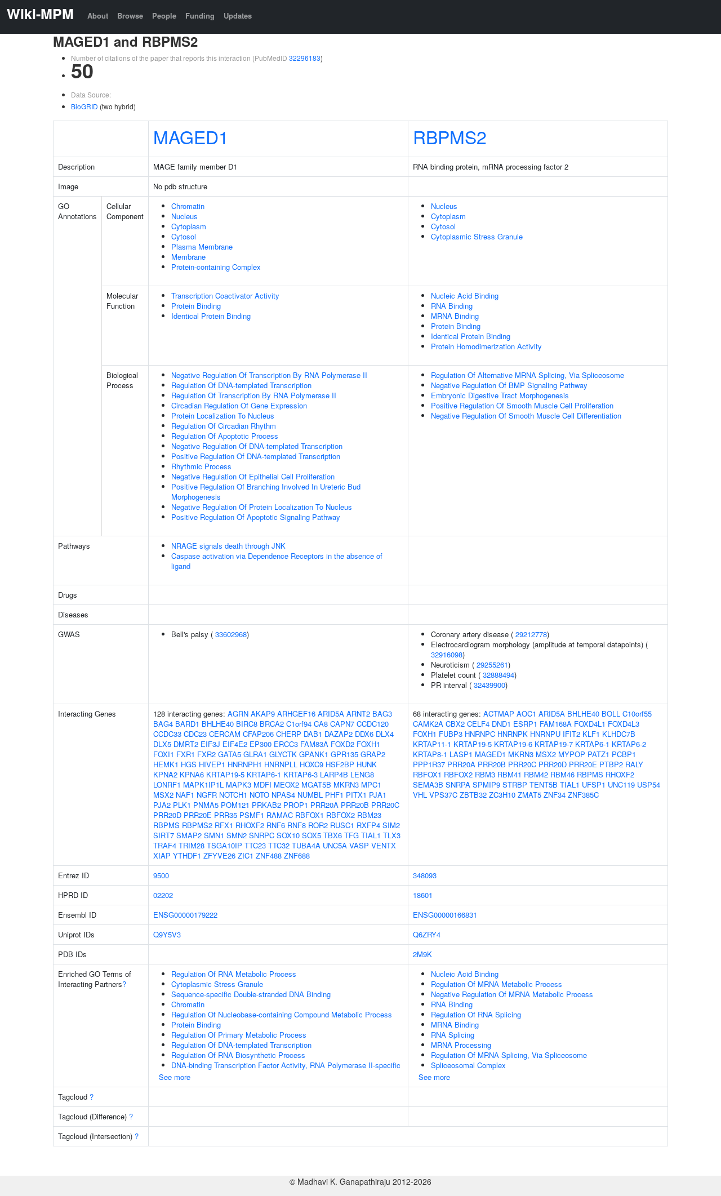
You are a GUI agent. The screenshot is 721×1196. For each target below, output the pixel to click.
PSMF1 (251, 815)
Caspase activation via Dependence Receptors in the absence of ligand (276, 560)
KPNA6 (192, 774)
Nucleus (184, 216)
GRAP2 (372, 754)
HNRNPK (512, 733)
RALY (634, 764)
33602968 (231, 634)
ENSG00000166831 (445, 914)
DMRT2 (185, 744)
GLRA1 (255, 754)
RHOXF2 (249, 825)
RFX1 (224, 825)
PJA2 (162, 804)
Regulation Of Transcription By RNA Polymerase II (253, 395)
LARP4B (334, 774)
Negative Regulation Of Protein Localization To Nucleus (261, 506)
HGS (189, 764)
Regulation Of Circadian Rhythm (223, 425)
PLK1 (182, 804)
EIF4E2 (234, 744)
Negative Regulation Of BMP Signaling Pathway (509, 385)
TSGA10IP (224, 845)
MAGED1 (191, 136)
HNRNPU (545, 733)
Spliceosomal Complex (468, 1065)
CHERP (288, 733)
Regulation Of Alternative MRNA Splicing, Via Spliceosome (527, 375)
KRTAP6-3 (300, 774)
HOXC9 (311, 764)
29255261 (492, 664)
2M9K (422, 954)
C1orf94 (298, 723)
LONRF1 (167, 784)
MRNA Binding (455, 315)
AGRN (238, 713)
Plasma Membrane (202, 246)
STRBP (514, 784)
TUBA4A (306, 845)
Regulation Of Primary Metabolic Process (238, 1034)
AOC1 (526, 713)
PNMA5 (206, 804)
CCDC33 (167, 733)
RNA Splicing (452, 1034)
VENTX (383, 845)
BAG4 (163, 723)
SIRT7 (163, 835)
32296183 (305, 58)
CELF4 (478, 723)
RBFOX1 (309, 815)
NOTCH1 (233, 794)
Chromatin (187, 206)
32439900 (489, 684)
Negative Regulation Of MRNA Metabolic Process (512, 994)
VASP (359, 845)
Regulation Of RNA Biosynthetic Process (238, 1055)
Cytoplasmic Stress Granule (477, 236)
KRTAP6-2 (629, 744)
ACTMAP (498, 713)
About (97, 15)
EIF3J (210, 744)
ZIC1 (245, 855)
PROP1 (295, 804)
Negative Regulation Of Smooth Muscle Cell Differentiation (526, 415)
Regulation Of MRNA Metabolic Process (496, 984)
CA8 (321, 723)
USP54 (648, 784)
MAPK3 (238, 784)
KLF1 (591, 733)
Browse (130, 15)
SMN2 (236, 835)
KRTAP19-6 (513, 744)
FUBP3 (450, 733)
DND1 (501, 723)
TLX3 (391, 835)
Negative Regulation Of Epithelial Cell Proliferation (253, 476)
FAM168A (556, 723)
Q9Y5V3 (167, 934)
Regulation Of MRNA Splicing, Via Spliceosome (509, 1055)
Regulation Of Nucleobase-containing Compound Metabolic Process (281, 1014)
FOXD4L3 (623, 723)
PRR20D (167, 815)
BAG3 (382, 713)
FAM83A (314, 744)
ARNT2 (358, 713)
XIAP (162, 855)
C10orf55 (637, 713)
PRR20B (355, 804)
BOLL (611, 713)
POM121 (235, 804)
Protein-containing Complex (216, 266)
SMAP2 (189, 835)
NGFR (207, 794)
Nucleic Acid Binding (465, 295)
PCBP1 (624, 754)
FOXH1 (368, 744)
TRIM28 (191, 845)
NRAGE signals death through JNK (228, 545)
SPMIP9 (486, 784)
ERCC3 (286, 744)
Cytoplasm (188, 226)
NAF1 (185, 794)
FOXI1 (163, 754)
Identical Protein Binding (211, 315)
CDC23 (195, 733)
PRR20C (385, 804)
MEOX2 (286, 784)
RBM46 (562, 774)
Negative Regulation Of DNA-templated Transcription (256, 446)
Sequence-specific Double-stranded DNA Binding (251, 994)
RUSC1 (342, 825)
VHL (420, 794)
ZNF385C (583, 794)
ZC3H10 (502, 794)
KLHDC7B (618, 733)
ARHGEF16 (296, 713)
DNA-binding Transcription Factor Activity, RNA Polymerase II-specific (285, 1065)
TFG (351, 835)
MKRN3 (346, 784)
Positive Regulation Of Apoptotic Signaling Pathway (255, 517)
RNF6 (275, 825)
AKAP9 (263, 713)
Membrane (188, 256)
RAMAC (279, 815)
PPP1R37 (429, 764)
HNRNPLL (280, 764)
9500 (161, 875)
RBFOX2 (340, 815)
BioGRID (84, 106)
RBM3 (485, 774)
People (164, 15)
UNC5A (335, 845)
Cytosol (183, 236)
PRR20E (198, 815)
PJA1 (377, 794)
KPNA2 (165, 774)
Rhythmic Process (201, 466)
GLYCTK (283, 754)
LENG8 (362, 774)
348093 (425, 875)
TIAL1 (371, 835)
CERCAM (225, 733)
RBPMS (166, 825)
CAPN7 (342, 723)
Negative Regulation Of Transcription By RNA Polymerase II (269, 375)
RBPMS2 (450, 136)
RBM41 (509, 774)
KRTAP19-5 (225, 774)
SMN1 (214, 835)
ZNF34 (555, 794)
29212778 (531, 634)
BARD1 (187, 723)
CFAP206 (258, 733)
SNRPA (458, 784)
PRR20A (324, 804)
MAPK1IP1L (203, 784)
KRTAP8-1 (430, 754)
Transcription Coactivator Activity (225, 295)
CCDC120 (373, 723)
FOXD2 (342, 744)
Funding (200, 15)
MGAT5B (316, 784)
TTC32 (279, 845)
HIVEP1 (212, 764)
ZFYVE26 (219, 855)
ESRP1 (525, 723)
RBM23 (369, 815)
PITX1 (356, 794)
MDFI (262, 784)
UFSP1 (594, 784)
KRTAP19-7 (554, 744)
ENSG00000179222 (185, 914)
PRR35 (225, 815)
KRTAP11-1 (432, 744)
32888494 (498, 674)
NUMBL (310, 794)
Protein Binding (196, 305)
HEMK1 (166, 764)
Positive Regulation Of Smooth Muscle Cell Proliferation (522, 405)
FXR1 (185, 754)
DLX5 (162, 744)
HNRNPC (480, 733)
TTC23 (255, 845)
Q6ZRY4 (426, 934)
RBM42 (536, 774)
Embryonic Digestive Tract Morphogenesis (500, 395)
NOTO (259, 794)
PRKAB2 (266, 804)
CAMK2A (428, 723)
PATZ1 (598, 754)
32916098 (446, 654)
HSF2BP (340, 764)
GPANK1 (313, 754)
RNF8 (296, 825)
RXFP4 (368, 825)
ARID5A (331, 713)
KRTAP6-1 (264, 774)
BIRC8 (246, 723)
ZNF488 (269, 855)
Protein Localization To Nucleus (222, 415)
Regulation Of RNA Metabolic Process (233, 973)
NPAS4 (283, 794)
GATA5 (229, 754)
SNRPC (261, 835)
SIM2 (391, 825)
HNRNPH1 (245, 764)
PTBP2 (611, 764)
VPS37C (443, 794)
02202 (163, 895)
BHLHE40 (218, 723)
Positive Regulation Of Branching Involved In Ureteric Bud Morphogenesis (265, 491)
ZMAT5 (529, 794)
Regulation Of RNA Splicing (476, 1014)
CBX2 (455, 723)
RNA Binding (452, 305)
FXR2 (206, 754)
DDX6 (364, 733)
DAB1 (313, 733)
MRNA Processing (461, 1044)
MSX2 (163, 794)
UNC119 (621, 784)
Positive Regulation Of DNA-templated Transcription (255, 456)
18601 (423, 895)
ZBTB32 (473, 794)
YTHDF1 (187, 855)
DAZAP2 (338, 733)
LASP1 (461, 754)
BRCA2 (272, 723)
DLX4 (385, 733)
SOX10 (288, 835)
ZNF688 (297, 855)
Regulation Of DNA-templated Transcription (241, 385)
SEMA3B (428, 784)
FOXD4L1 (590, 723)
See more (174, 1076)
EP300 (261, 744)
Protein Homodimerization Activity (486, 346)
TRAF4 (164, 845)
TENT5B (543, 784)
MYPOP (571, 754)
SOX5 (311, 835)
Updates (238, 15)
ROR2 (318, 825)
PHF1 (334, 794)
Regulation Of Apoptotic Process (224, 435)
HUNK (367, 764)
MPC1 (371, 784)
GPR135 (344, 754)
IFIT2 (571, 733)
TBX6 (332, 835)
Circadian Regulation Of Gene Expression (239, 405)
